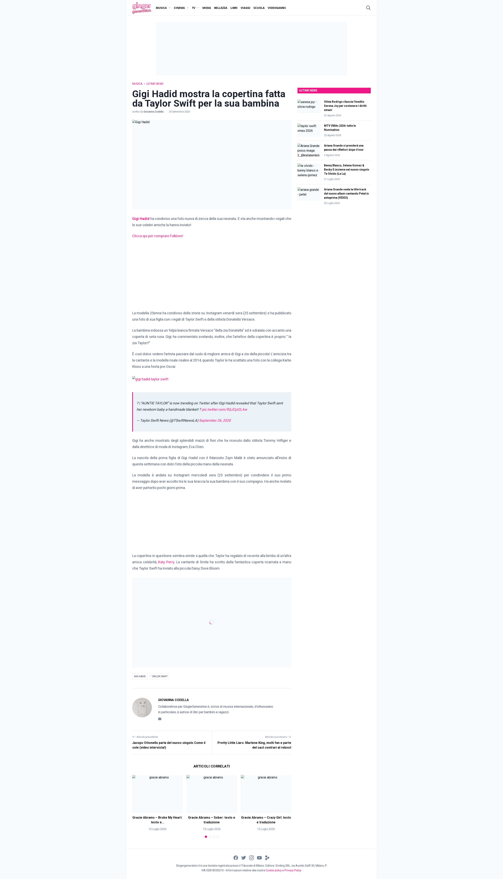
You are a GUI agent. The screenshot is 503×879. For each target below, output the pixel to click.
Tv (193, 8)
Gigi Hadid (140, 676)
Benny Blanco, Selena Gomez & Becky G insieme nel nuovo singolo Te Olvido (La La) (346, 169)
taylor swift (160, 676)
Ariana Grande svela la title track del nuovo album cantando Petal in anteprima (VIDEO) (346, 193)
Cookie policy (274, 870)
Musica (161, 8)
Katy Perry (166, 562)
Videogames (277, 8)
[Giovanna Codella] (142, 709)
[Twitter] (243, 857)
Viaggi (245, 8)
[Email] (159, 719)
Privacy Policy (293, 870)
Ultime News (154, 83)
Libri (234, 8)
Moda (206, 8)
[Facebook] (235, 857)
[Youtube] (259, 857)
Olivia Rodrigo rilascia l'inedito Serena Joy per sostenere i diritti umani (345, 106)
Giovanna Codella (154, 111)
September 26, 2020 (215, 420)
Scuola (259, 8)
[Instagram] (251, 857)
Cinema (179, 8)
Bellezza (220, 8)
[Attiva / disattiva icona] (368, 8)
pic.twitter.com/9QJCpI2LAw (224, 409)
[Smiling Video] (267, 857)
